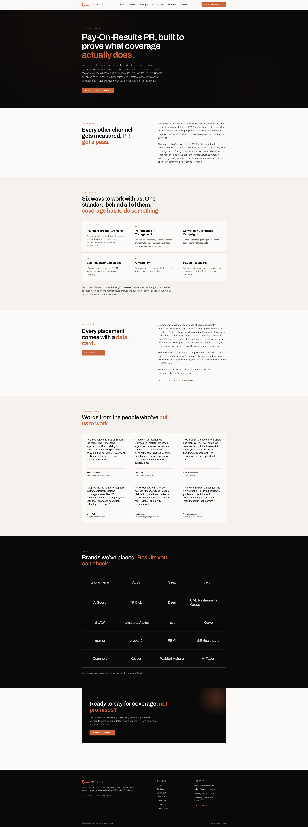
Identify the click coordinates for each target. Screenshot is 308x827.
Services (131, 5)
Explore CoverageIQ (93, 353)
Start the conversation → (204, 805)
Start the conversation (213, 5)
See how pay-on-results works (97, 90)
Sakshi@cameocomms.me (204, 789)
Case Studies (157, 5)
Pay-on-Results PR (164, 808)
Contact (183, 5)
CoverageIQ (143, 5)
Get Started (171, 5)
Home (121, 5)
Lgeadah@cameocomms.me (205, 785)
